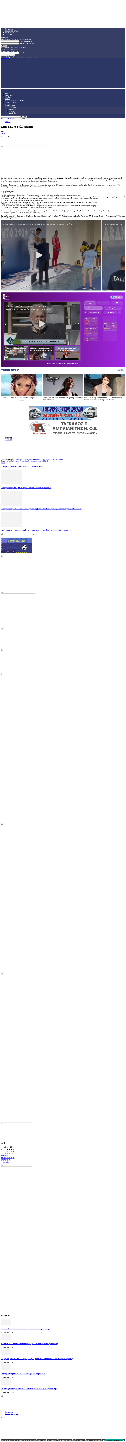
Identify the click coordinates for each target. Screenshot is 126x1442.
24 (12, 1158)
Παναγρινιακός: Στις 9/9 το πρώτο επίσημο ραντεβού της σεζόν (26, 488)
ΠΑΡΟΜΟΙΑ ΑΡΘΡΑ (8, 466)
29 (8, 1160)
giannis (3, 133)
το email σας (23, 53)
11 (13, 1153)
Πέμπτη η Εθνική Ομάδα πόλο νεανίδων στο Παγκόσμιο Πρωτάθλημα (29, 1389)
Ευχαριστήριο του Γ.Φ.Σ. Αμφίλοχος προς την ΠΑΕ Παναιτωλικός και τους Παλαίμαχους (37, 1359)
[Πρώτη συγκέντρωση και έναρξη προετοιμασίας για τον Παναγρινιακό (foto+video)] (11, 526)
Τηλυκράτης (8, 440)
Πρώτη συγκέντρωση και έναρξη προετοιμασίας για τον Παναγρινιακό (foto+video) (34, 530)
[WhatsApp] (25, 140)
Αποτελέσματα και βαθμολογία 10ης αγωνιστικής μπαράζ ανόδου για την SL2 (38, 459)
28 (6, 1160)
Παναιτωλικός (9, 95)
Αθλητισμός (12, 109)
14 (6, 1155)
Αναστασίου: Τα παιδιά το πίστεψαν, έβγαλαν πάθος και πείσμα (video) (29, 1344)
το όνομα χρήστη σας (25, 41)
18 (13, 1155)
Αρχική (7, 93)
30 (10, 1160)
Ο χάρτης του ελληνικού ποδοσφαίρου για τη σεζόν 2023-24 (30, 461)
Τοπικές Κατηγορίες (11, 102)
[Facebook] (4, 140)
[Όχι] (123, 1440)
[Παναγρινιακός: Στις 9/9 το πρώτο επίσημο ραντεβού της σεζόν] (11, 484)
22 (8, 1158)
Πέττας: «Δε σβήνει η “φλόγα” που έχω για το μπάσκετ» (23, 1374)
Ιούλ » (8, 1162)
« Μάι (3, 1162)
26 (2, 1160)
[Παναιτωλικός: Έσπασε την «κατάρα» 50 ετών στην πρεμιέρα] (6, 1325)
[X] (11, 140)
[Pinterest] (18, 140)
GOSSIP (7, 104)
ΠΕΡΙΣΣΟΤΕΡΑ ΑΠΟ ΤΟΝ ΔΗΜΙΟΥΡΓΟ (29, 466)
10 (12, 1153)
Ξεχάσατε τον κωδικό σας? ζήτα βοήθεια (13, 47)
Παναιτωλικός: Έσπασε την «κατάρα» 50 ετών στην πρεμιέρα (25, 1329)
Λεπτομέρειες (118, 1440)
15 (8, 1155)
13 (4, 1155)
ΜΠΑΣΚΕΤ (12, 111)
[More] (32, 140)
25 (13, 1158)
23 (10, 1158)
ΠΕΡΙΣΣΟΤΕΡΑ (10, 106)
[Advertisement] (63, 74)
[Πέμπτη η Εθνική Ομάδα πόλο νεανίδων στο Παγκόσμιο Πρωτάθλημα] (6, 1385)
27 (4, 1160)
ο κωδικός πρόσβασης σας (27, 43)
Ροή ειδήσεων (9, 32)
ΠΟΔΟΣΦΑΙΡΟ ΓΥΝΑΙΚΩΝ (14, 100)
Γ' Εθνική (9, 118)
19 (2, 1158)
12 (2, 1155)
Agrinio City (13, 113)
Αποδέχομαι (109, 1440)
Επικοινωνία (9, 34)
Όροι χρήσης (9, 29)
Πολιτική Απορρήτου (11, 31)
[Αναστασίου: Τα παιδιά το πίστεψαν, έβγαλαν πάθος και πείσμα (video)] (6, 1340)
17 (12, 1155)
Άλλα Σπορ (12, 108)
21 (6, 1158)
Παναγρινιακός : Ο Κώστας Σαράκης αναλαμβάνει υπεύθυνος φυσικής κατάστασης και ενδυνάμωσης (41, 509)
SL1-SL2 (8, 97)
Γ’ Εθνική (8, 99)
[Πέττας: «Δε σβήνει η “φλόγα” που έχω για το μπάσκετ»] (6, 1370)
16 (10, 1155)
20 (4, 1158)
